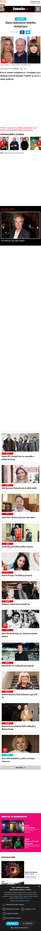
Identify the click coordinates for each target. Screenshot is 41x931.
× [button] (39, 886)
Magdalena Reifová (17, 130)
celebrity (9, 130)
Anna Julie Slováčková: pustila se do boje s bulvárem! (18, 760)
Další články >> (20, 767)
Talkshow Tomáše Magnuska (32, 841)
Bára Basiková (28, 128)
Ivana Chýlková (18, 128)
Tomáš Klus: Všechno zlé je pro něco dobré (18, 517)
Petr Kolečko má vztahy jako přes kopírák (18, 666)
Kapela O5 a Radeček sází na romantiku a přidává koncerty (18, 458)
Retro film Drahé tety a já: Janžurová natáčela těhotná (19, 635)
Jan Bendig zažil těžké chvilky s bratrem (17, 547)
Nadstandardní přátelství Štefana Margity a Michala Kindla (19, 727)
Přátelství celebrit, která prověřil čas (16, 604)
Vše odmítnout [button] (28, 923)
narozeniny (10, 128)
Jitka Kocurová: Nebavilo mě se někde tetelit (19, 488)
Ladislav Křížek (28, 130)
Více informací (28, 898)
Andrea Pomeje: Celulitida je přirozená (17, 575)
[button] (20, 901)
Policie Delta (30, 827)
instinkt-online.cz (30, 877)
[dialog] (20, 908)
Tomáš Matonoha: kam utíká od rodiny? (13, 241)
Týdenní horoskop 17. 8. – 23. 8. (31, 873)
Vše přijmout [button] (12, 923)
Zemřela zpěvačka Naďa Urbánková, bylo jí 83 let (20, 696)
